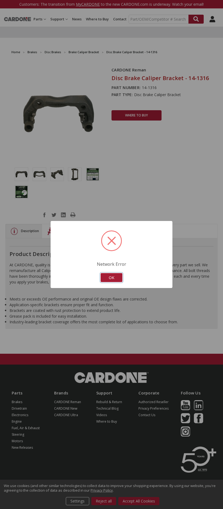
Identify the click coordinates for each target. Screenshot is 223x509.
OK (111, 277)
